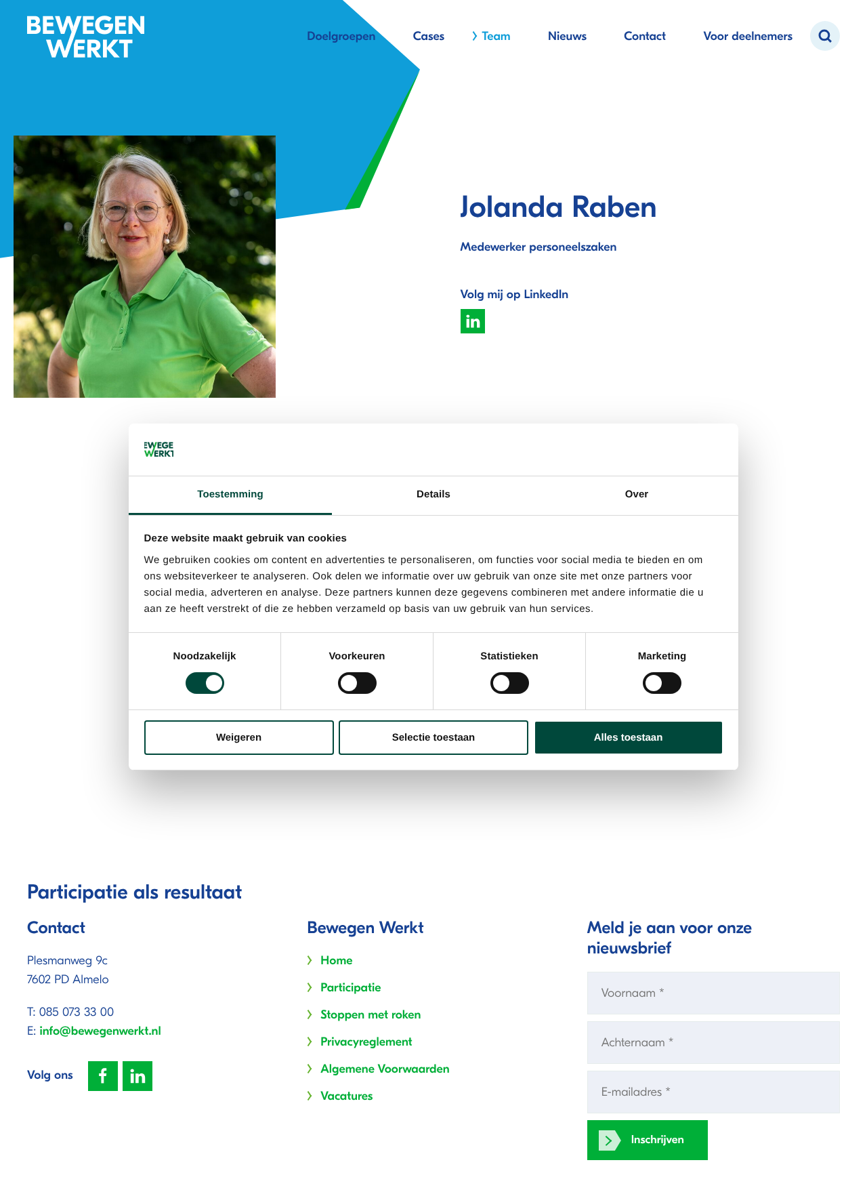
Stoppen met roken (370, 1015)
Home (336, 960)
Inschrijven (657, 1140)
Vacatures (346, 1096)
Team (496, 36)
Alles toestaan (628, 737)
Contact (645, 36)
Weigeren (238, 737)
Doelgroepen (341, 36)
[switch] (357, 683)
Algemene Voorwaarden (384, 1069)
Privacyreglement (366, 1042)
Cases (428, 36)
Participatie (350, 988)
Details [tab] (433, 494)
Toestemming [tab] (230, 494)
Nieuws (567, 36)
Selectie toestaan (433, 737)
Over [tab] (637, 494)
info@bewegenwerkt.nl (100, 1031)
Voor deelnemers (747, 36)
